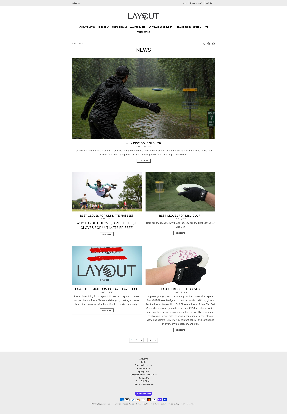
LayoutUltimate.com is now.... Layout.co (106, 289)
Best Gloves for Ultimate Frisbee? (106, 215)
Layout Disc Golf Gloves (180, 289)
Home (74, 44)
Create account (196, 3)
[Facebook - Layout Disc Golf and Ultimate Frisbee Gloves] (209, 44)
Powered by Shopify (144, 404)
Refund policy (160, 404)
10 (150, 340)
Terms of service (188, 404)
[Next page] (155, 340)
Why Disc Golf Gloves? (143, 143)
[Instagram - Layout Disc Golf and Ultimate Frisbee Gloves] (213, 44)
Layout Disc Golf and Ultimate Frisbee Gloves (116, 404)
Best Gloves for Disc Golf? (180, 215)
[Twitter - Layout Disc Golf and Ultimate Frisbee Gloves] (204, 44)
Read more (143, 161)
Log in (185, 3)
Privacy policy (173, 404)
